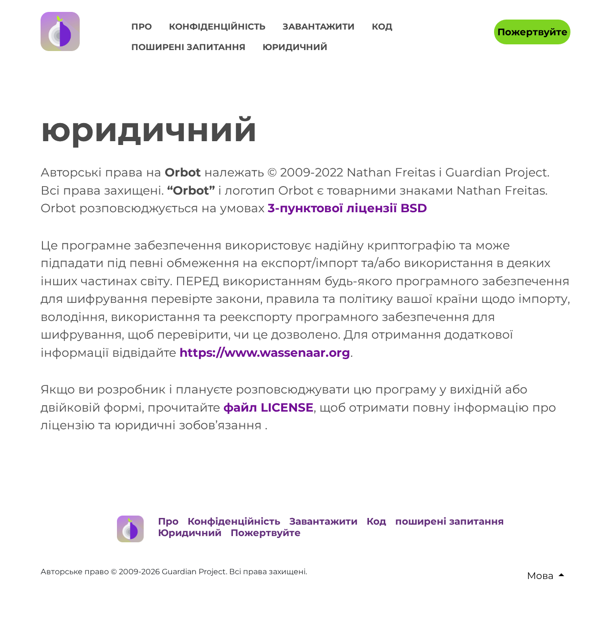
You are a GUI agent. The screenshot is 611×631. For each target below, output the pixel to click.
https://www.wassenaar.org (264, 352)
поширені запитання (188, 47)
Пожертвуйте (532, 32)
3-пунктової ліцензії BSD (347, 208)
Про (141, 26)
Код (382, 26)
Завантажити (319, 26)
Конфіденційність (217, 26)
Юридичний (295, 47)
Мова (540, 575)
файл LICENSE (268, 407)
